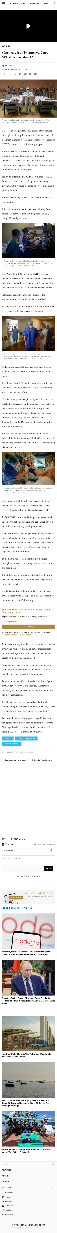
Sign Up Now (16, 897)
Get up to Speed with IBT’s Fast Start (39, 893)
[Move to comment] (35, 74)
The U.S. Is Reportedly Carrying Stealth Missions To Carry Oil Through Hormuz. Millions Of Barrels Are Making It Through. (26, 1103)
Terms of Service (11, 635)
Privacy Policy (27, 635)
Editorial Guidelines (42, 760)
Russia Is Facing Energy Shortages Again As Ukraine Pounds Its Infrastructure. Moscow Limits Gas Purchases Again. (28, 1001)
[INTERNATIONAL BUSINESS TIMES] (29, 4)
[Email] (30, 74)
